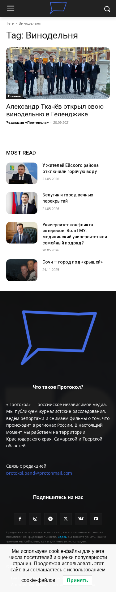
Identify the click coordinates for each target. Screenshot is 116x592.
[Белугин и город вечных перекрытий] (21, 203)
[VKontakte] (81, 519)
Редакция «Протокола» (27, 122)
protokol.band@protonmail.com (39, 473)
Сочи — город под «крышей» (72, 262)
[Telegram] (50, 519)
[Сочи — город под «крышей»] (21, 270)
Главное (14, 96)
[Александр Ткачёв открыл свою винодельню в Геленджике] (58, 73)
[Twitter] (66, 519)
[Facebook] (20, 519)
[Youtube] (96, 519)
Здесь (62, 536)
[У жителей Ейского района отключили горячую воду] (21, 173)
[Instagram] (35, 519)
